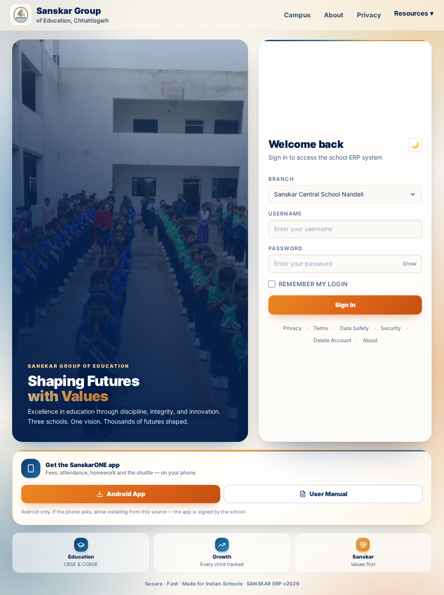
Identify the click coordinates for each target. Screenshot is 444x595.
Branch (281, 179)
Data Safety (354, 328)
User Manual (328, 493)
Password (285, 248)
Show (410, 263)
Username (285, 213)
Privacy (369, 15)
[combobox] (345, 194)
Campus (297, 15)
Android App (126, 493)
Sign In (345, 304)
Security (391, 328)
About (333, 15)
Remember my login (313, 284)
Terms (320, 328)
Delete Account (332, 340)
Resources (414, 13)
